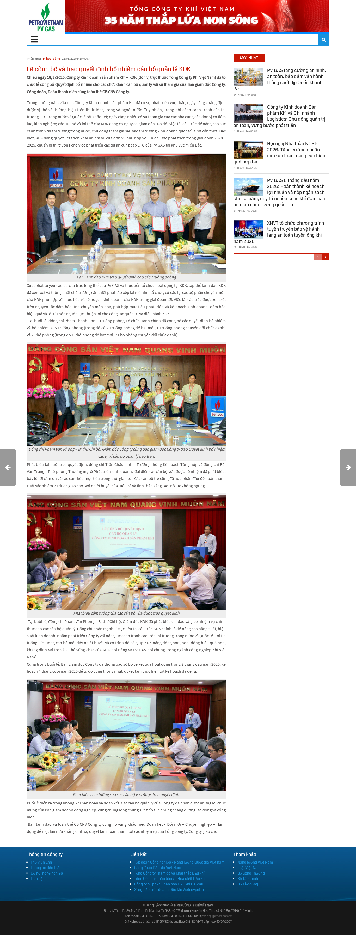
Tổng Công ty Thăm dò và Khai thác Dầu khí (169, 873)
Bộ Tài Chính (247, 878)
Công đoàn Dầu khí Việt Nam (157, 867)
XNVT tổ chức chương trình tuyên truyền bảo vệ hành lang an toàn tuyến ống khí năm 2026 (279, 232)
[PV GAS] (46, 17)
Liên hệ (37, 878)
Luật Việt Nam (249, 867)
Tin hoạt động (50, 58)
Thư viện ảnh (41, 862)
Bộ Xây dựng (247, 884)
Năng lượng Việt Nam (255, 862)
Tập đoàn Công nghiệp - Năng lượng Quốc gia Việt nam (179, 862)
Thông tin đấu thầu (46, 867)
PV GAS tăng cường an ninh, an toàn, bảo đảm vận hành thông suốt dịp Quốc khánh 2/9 (280, 79)
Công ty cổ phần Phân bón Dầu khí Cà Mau (168, 884)
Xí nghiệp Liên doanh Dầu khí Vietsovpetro (169, 889)
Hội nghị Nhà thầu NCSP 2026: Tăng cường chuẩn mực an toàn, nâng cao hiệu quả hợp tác (279, 152)
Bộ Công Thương (251, 873)
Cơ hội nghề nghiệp (47, 873)
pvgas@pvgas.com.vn (217, 916)
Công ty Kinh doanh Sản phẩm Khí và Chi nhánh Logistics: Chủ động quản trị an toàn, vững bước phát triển (279, 116)
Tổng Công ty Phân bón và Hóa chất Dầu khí (170, 878)
